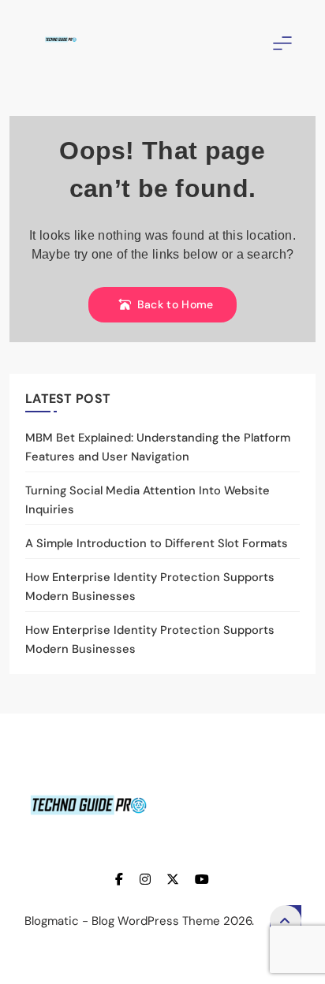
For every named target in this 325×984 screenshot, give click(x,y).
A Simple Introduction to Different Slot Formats (156, 543)
